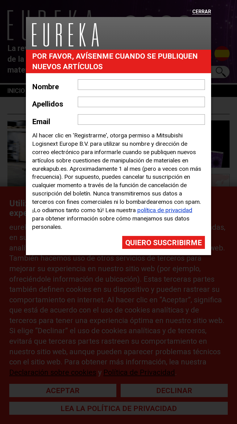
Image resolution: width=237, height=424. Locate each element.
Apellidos (47, 104)
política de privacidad (164, 210)
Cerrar (201, 12)
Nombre (45, 86)
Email (41, 121)
